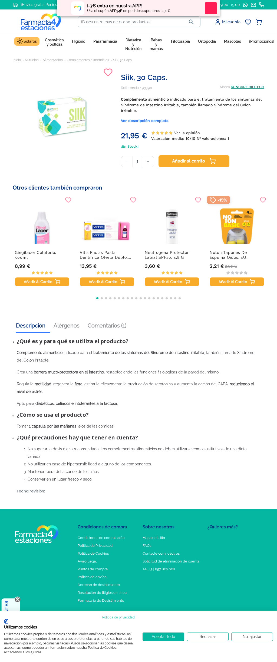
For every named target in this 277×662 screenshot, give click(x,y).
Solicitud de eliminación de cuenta (171, 561)
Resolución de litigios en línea (102, 593)
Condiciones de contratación (101, 538)
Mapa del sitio (154, 538)
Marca (225, 87)
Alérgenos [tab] (67, 325)
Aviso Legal (87, 561)
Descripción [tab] (30, 325)
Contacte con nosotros (161, 553)
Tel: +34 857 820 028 (159, 569)
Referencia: (130, 88)
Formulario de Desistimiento (101, 600)
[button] (97, 298)
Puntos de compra (93, 569)
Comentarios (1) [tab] (107, 325)
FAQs (147, 546)
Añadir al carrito (188, 161)
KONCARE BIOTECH (247, 87)
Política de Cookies (93, 553)
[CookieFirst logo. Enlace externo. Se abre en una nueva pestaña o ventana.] (6, 621)
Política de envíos (92, 577)
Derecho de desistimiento (99, 585)
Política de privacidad (118, 617)
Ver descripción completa (145, 120)
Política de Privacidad (95, 546)
